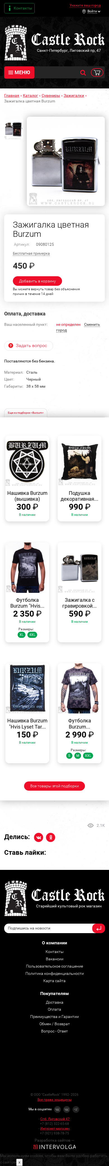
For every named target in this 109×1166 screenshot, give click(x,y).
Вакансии (54, 959)
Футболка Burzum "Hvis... (27, 603)
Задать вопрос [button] (31, 345)
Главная (11, 95)
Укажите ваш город (85, 5)
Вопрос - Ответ (54, 1031)
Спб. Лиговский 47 (55, 1119)
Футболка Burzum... (79, 724)
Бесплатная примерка (31, 253)
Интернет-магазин (55, 1128)
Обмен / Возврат (54, 1024)
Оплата (54, 1009)
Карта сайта (54, 980)
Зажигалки (74, 95)
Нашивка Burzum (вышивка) (27, 496)
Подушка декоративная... (79, 496)
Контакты (23, 8)
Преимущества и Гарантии (54, 1016)
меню (22, 72)
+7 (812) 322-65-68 (54, 1124)
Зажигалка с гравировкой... (79, 603)
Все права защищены (54, 1100)
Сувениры (51, 95)
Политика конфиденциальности (54, 973)
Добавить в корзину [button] (37, 281)
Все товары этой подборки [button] (54, 786)
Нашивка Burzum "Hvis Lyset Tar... (27, 724)
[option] (66, 161)
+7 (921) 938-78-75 (54, 1133)
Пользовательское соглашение (54, 966)
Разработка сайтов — (54, 1140)
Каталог (30, 95)
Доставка (54, 1002)
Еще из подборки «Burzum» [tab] (26, 412)
